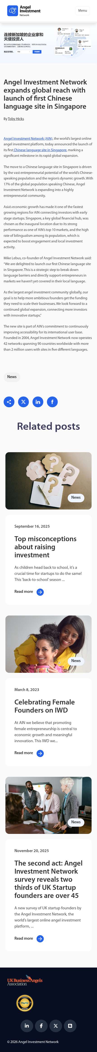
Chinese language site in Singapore (40, 150)
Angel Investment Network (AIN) (28, 139)
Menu (82, 11)
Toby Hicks (16, 119)
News (12, 377)
